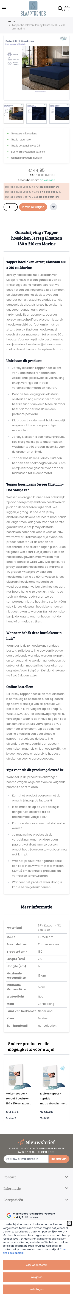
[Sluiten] (69, 1223)
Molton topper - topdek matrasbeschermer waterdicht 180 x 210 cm (53, 1103)
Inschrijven (59, 1159)
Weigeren (37, 1277)
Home (11, 21)
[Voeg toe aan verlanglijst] (53, 206)
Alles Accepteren (36, 1265)
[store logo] (33, 8)
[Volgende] (68, 114)
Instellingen (37, 1289)
